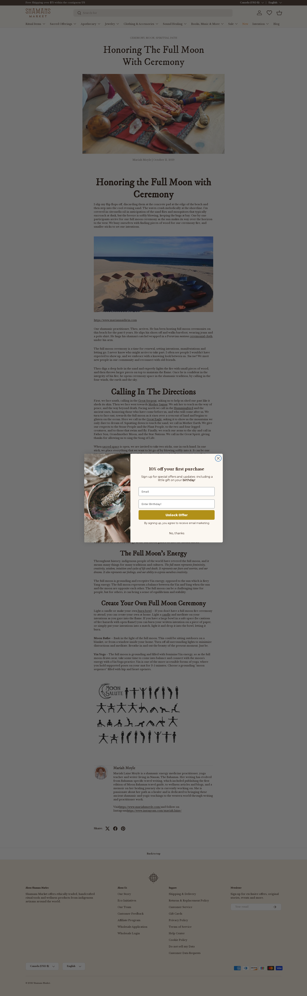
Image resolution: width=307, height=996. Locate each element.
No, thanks (176, 533)
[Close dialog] (218, 458)
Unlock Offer (177, 515)
